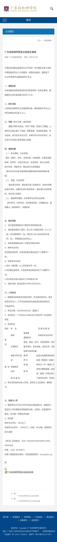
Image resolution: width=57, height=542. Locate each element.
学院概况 (16, 517)
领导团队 (27, 517)
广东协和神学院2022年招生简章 (28, 501)
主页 (38, 40)
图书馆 (5, 517)
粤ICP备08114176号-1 (43, 534)
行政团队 (39, 517)
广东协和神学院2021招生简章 (28, 496)
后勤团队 (23, 520)
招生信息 (48, 40)
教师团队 (50, 517)
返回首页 (35, 520)
